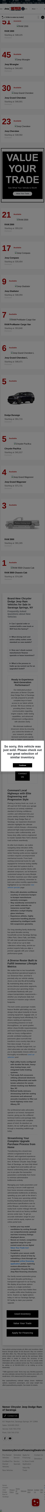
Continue (22, 765)
